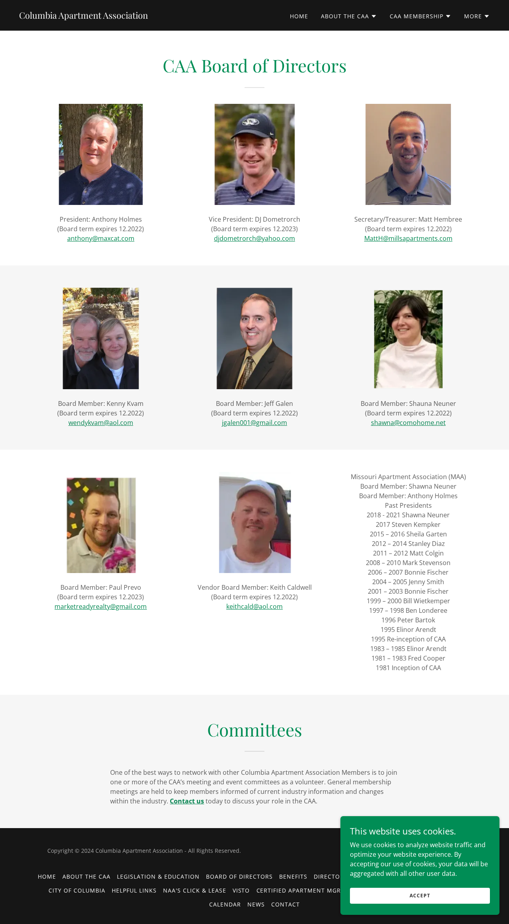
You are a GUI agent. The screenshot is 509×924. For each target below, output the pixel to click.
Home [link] (299, 16)
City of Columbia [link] (77, 890)
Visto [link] (241, 890)
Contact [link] (285, 904)
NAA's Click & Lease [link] (194, 890)
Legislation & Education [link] (158, 876)
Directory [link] (331, 876)
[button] (349, 16)
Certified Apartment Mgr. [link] (299, 890)
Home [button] (47, 876)
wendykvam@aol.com (100, 422)
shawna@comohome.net (408, 422)
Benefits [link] (293, 876)
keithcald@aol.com (254, 606)
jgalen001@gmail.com (254, 422)
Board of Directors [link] (239, 876)
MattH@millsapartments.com (408, 238)
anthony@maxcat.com (100, 238)
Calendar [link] (225, 904)
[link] (83, 16)
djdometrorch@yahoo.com (254, 238)
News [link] (256, 904)
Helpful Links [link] (134, 890)
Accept (420, 895)
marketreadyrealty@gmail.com (100, 606)
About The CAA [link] (86, 876)
